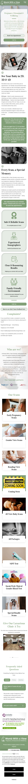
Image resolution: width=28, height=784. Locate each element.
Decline (14, 774)
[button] (2, 645)
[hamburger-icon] (24, 2)
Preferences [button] (12, 764)
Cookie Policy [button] (7, 762)
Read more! (14, 447)
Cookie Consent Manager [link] (7, 753)
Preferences (14, 779)
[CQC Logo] (7, 716)
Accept (14, 769)
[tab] (7, 680)
